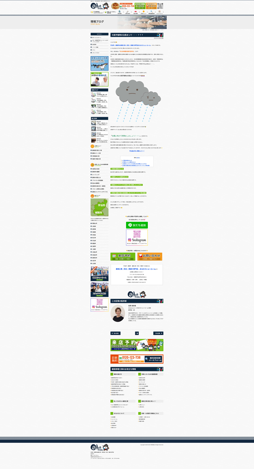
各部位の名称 (142, 377)
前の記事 (116, 333)
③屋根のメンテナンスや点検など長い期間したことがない (134, 163)
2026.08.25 (102, 95)
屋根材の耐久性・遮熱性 (144, 390)
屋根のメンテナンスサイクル (145, 394)
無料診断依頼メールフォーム (155, 359)
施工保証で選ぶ (114, 392)
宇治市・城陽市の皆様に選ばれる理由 (119, 382)
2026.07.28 (102, 112)
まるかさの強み (114, 380)
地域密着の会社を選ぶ (116, 388)
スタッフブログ (95, 52)
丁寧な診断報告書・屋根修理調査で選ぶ (120, 386)
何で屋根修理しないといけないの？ (98, 12)
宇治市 (94, 240)
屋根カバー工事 (96, 153)
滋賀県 (94, 229)
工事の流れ (127, 13)
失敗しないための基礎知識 (111, 12)
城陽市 (94, 243)
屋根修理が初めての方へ (116, 377)
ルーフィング (142, 382)
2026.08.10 (102, 100)
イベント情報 (95, 47)
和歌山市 (94, 223)
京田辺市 (94, 255)
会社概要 (113, 417)
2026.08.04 (102, 106)
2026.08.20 (102, 140)
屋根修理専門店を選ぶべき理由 (118, 384)
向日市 (94, 260)
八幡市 (94, 249)
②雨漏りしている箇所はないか (129, 162)
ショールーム (160, 13)
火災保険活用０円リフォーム (117, 407)
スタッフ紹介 (114, 421)
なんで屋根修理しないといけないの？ (119, 404)
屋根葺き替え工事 (97, 150)
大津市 (94, 263)
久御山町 (94, 252)
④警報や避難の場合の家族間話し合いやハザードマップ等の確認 (135, 165)
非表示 (138, 157)
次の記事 (157, 333)
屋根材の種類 (142, 380)
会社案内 (120, 13)
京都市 (94, 246)
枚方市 (94, 237)
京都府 (94, 232)
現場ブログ (113, 427)
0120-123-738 (131, 357)
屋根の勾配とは (142, 384)
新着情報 (94, 44)
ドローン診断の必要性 (144, 392)
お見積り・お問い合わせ (144, 417)
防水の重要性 (142, 388)
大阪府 (94, 226)
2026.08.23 (102, 129)
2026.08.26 (102, 123)
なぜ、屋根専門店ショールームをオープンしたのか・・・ (100, 41)
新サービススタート (96, 37)
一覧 (137, 333)
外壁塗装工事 (95, 156)
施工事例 (136, 13)
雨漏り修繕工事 (96, 159)
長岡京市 (94, 258)
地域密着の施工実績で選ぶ (117, 390)
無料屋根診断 (152, 13)
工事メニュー (144, 13)
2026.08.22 (102, 135)
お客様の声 (113, 425)
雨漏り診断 (141, 421)
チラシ (93, 50)
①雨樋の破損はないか (127, 160)
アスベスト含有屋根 (143, 386)
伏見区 (94, 235)
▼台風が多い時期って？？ (136, 151)
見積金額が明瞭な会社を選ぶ (117, 394)
